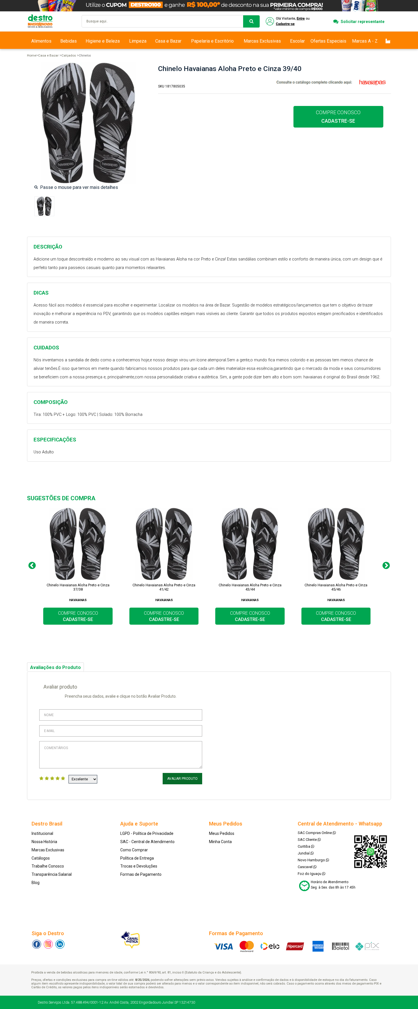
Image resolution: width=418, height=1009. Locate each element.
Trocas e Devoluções (138, 866)
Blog (36, 882)
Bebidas (68, 41)
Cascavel (305, 867)
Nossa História (44, 841)
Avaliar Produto (182, 779)
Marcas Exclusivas (262, 41)
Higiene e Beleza (103, 41)
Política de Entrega (137, 858)
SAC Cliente (308, 839)
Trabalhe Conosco (48, 866)
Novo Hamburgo (312, 860)
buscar (251, 21)
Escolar (297, 41)
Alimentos (41, 41)
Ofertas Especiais (328, 41)
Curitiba (304, 846)
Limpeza (137, 41)
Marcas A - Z (365, 41)
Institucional (42, 833)
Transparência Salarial (52, 874)
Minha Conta (220, 841)
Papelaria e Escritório (212, 41)
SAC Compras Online (315, 833)
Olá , (288, 21)
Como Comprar (134, 850)
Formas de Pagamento (141, 874)
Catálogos (41, 858)
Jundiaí (304, 853)
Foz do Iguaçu (310, 874)
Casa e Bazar (168, 41)
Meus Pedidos (221, 833)
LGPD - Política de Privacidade (146, 833)
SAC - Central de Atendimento (147, 841)
